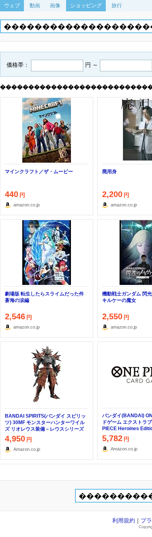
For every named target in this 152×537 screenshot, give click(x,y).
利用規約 (123, 520)
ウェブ (12, 5)
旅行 (116, 5)
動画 (35, 5)
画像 (55, 5)
